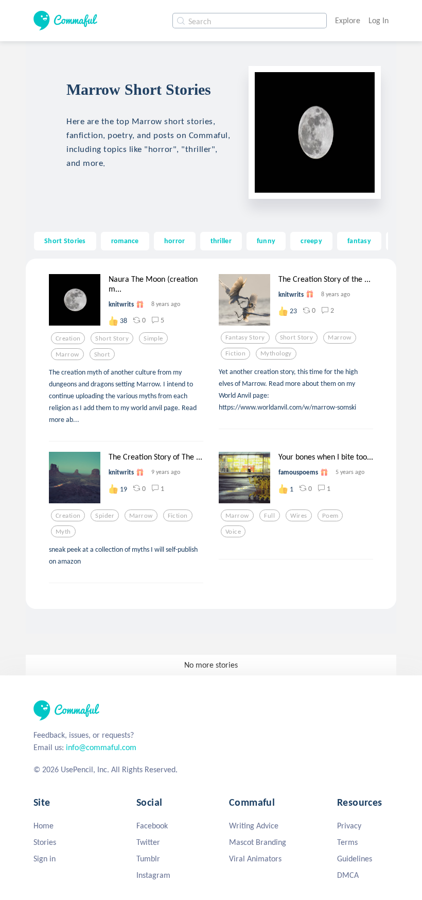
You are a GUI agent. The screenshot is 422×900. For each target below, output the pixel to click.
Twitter (148, 842)
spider (104, 515)
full (269, 515)
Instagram (153, 875)
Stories (44, 842)
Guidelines (354, 858)
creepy (311, 240)
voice (233, 531)
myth (63, 531)
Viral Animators (255, 858)
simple (153, 338)
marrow (67, 354)
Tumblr (148, 858)
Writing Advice (253, 825)
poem (330, 515)
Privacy (349, 825)
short (102, 354)
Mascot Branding (257, 842)
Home (43, 825)
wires (298, 515)
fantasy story (245, 337)
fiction (235, 353)
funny (266, 240)
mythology (276, 353)
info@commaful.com (101, 747)
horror (174, 240)
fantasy (359, 240)
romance (125, 240)
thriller (221, 240)
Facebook (152, 825)
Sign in (44, 858)
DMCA (348, 875)
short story (112, 338)
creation (68, 338)
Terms (347, 842)
